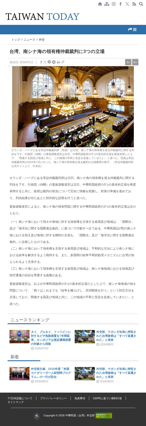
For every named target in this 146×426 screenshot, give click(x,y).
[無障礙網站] (103, 415)
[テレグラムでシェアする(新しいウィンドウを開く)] (54, 62)
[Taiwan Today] (43, 16)
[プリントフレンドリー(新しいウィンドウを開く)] (58, 62)
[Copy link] (63, 62)
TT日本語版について (20, 398)
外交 (42, 39)
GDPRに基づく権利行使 (107, 398)
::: (1, 9)
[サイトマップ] (107, 4)
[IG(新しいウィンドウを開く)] (114, 4)
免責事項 (80, 398)
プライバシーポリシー (53, 398)
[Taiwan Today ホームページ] (100, 4)
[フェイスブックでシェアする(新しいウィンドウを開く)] (120, 4)
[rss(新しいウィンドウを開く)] (134, 4)
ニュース (29, 39)
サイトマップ (16, 402)
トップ (15, 39)
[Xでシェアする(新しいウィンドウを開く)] (127, 4)
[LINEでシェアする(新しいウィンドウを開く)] (49, 62)
